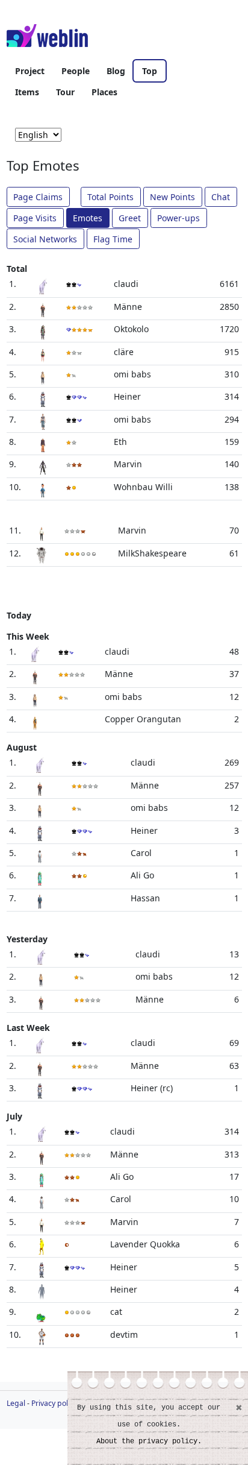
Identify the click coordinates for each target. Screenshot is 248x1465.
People (75, 71)
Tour (65, 92)
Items (27, 92)
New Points (172, 197)
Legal (16, 1403)
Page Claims (38, 197)
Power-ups (178, 218)
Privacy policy (54, 1403)
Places (104, 92)
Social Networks (45, 239)
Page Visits (35, 218)
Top (149, 71)
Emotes (87, 218)
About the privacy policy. (149, 1441)
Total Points (110, 197)
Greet (130, 218)
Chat (220, 197)
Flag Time (112, 239)
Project (30, 71)
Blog (116, 71)
